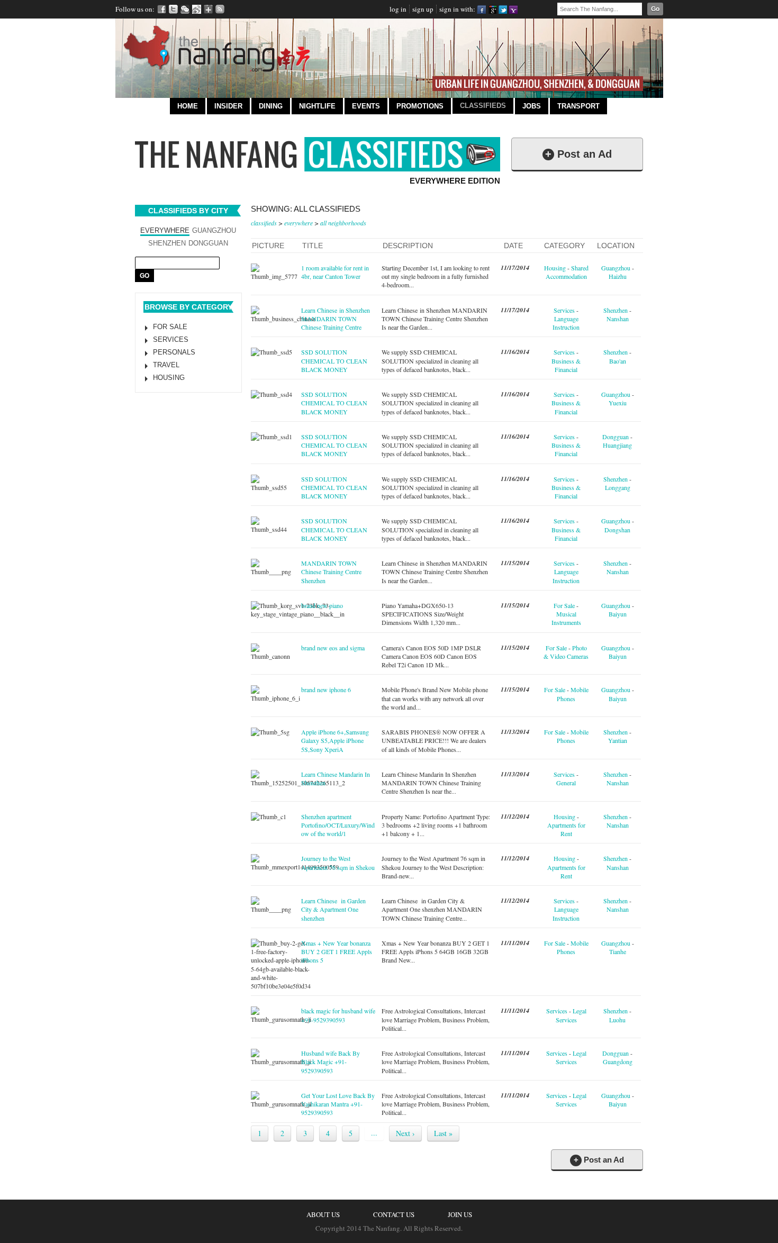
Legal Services (571, 1014)
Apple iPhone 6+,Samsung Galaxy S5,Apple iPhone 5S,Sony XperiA (335, 741)
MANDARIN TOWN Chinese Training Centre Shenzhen (331, 572)
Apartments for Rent (566, 829)
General (566, 782)
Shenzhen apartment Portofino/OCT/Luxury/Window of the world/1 (338, 825)
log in (398, 9)
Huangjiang (617, 445)
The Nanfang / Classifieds (317, 154)
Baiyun (618, 614)
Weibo (196, 9)
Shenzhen (167, 243)
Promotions (420, 106)
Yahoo (513, 9)
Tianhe (617, 951)
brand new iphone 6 (326, 689)
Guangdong (617, 1061)
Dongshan (617, 529)
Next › (405, 1133)
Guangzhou (214, 230)
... (374, 1133)
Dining (271, 106)
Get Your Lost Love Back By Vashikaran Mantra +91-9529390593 (338, 1104)
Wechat (184, 9)
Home (187, 106)
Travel (166, 365)
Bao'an (617, 361)
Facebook (161, 9)
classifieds (264, 223)
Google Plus (208, 9)
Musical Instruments (566, 618)
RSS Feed (219, 9)
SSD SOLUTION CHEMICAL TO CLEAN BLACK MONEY (334, 361)
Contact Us (393, 1214)
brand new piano (322, 605)
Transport (578, 106)
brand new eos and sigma (333, 647)
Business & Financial (566, 365)
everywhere (298, 223)
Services (170, 339)
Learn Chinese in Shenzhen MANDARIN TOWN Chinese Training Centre (335, 319)
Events (366, 106)
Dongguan (208, 243)
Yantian (617, 740)
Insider (228, 106)
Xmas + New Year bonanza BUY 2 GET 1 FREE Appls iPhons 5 (336, 952)
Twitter (173, 9)
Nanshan (618, 318)
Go (655, 9)
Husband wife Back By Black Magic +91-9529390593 (330, 1062)
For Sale (170, 327)
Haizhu (618, 276)
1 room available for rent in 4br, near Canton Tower (335, 272)
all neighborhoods (343, 223)
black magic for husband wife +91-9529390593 (338, 1014)
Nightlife (317, 106)
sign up (422, 9)
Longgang (617, 487)
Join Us (460, 1214)
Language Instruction (566, 322)
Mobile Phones (573, 693)
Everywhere (164, 230)
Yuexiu (618, 402)
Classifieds (483, 106)
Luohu (617, 1019)
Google (491, 9)
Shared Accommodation (567, 272)
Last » (443, 1133)
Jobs (531, 106)
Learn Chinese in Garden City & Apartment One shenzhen (333, 909)
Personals (174, 352)
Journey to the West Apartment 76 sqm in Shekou (338, 862)
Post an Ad (578, 154)
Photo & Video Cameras (566, 651)
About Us (323, 1214)
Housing (169, 378)
